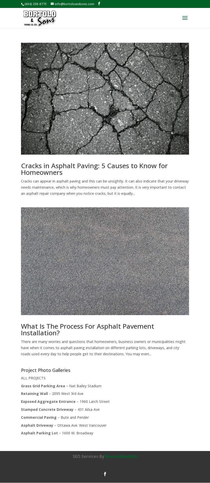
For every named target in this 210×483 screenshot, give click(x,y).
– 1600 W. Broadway (57, 433)
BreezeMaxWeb (121, 456)
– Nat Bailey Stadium (61, 385)
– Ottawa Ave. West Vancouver (64, 425)
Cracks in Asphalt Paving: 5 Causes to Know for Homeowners (94, 169)
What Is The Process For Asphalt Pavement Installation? (87, 329)
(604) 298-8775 (36, 4)
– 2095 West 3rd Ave (52, 393)
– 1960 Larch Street (65, 401)
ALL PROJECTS (33, 377)
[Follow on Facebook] (105, 474)
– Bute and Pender (55, 417)
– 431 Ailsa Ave (60, 409)
